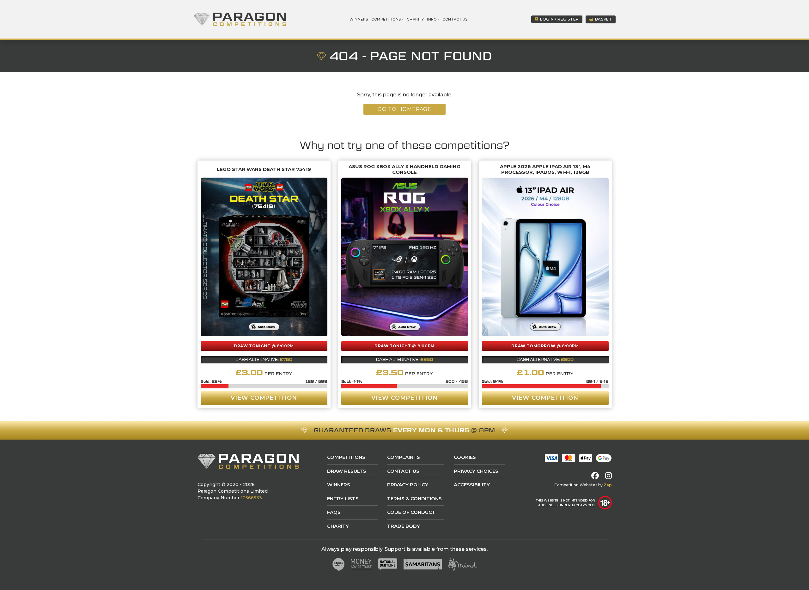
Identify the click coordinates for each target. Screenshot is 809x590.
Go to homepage (404, 109)
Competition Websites (575, 485)
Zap (608, 485)
